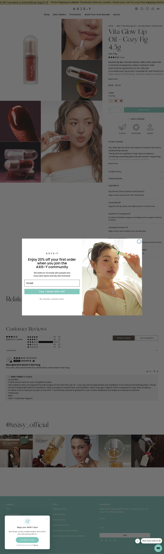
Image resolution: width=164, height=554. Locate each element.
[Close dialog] (139, 241)
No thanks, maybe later (52, 299)
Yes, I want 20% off (52, 291)
